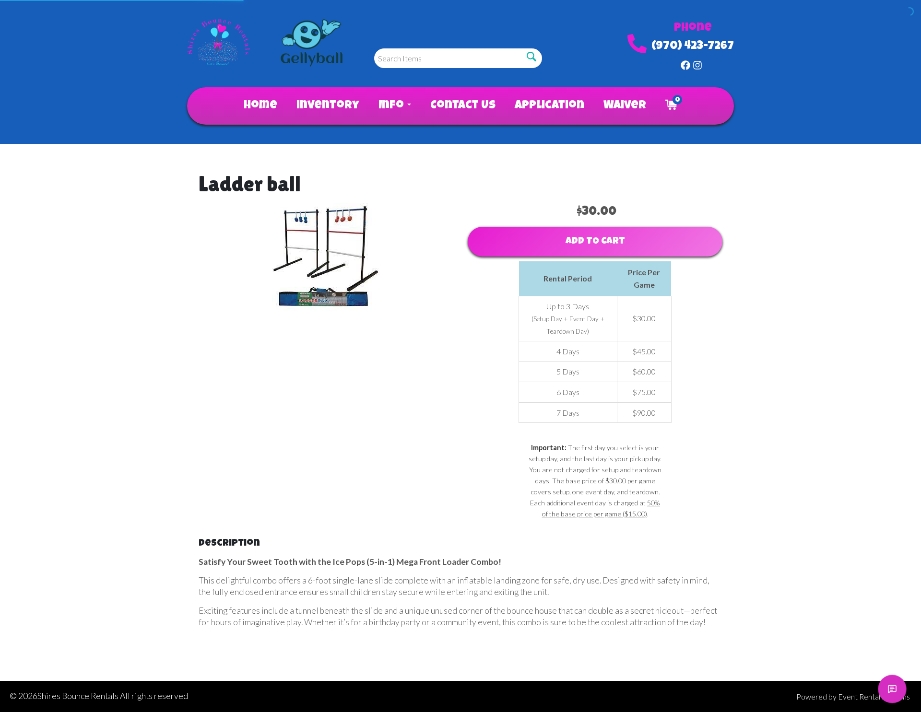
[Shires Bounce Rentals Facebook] (685, 63)
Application (549, 106)
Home (260, 106)
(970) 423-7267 (692, 46)
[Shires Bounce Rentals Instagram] (697, 63)
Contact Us (463, 106)
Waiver (624, 106)
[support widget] (892, 689)
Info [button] (392, 106)
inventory (327, 106)
